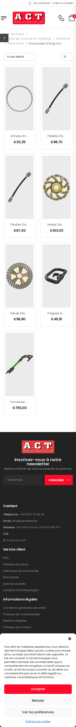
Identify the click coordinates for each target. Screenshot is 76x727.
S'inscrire (56, 480)
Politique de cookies (38, 721)
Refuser (38, 700)
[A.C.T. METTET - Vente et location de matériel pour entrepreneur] (29, 18)
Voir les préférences (38, 712)
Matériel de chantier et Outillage (27, 38)
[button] (70, 639)
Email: (7, 521)
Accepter (38, 689)
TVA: (6, 534)
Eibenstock (16, 43)
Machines (63, 38)
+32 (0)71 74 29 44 (31, 514)
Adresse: (9, 527)
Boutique (17, 34)
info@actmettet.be (25, 521)
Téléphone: (11, 514)
